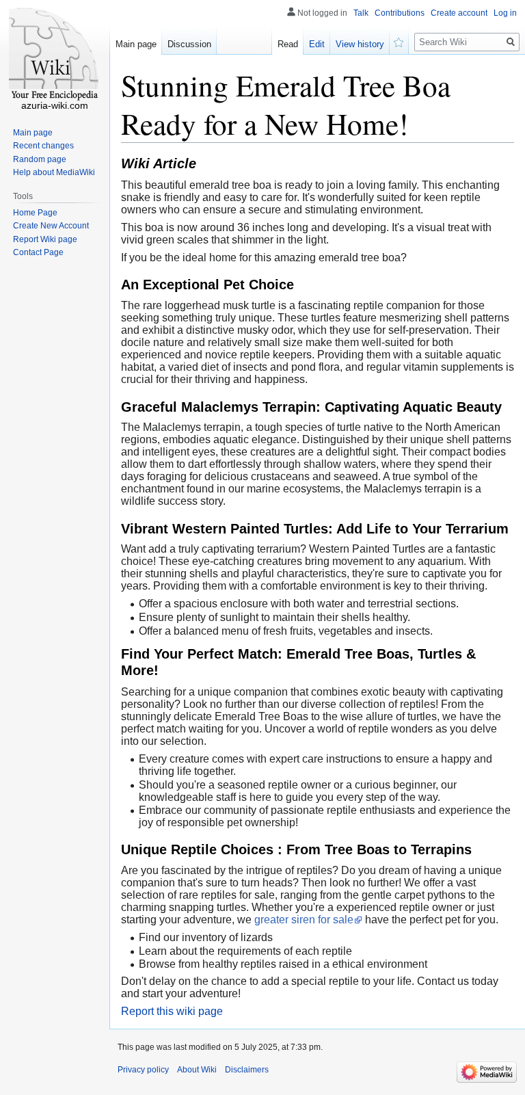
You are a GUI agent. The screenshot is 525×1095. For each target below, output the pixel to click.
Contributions (400, 13)
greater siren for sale (303, 919)
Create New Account (51, 225)
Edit (317, 44)
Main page (136, 44)
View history (360, 44)
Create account (459, 13)
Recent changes (43, 145)
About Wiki (197, 1069)
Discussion (189, 44)
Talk (360, 13)
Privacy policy (143, 1069)
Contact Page (38, 252)
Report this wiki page (172, 1011)
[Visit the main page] (54, 54)
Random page (39, 159)
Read (288, 44)
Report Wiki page (45, 239)
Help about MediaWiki (54, 172)
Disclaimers (247, 1069)
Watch (399, 41)
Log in (505, 13)
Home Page (35, 212)
